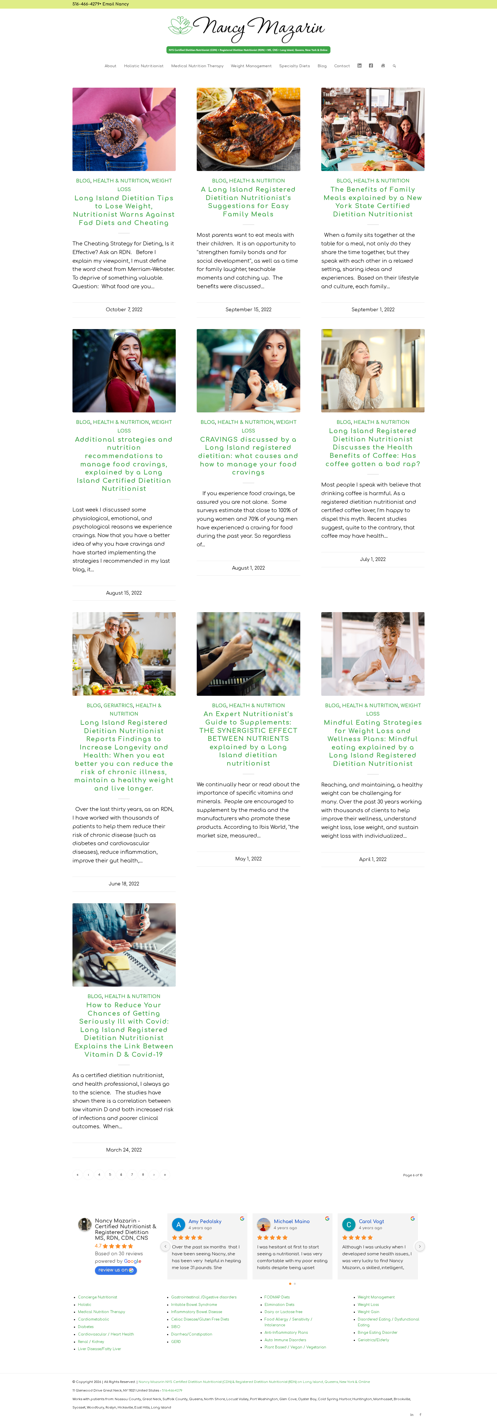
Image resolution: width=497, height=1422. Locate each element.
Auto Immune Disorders (285, 1340)
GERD (176, 1342)
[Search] (392, 66)
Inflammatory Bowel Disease (196, 1312)
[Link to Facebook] (420, 1415)
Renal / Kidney (91, 1342)
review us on (113, 1270)
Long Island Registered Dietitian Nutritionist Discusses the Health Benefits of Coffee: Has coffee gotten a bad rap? (373, 447)
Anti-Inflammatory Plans (286, 1333)
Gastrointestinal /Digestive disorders (203, 1297)
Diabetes (85, 1327)
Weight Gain (368, 1312)
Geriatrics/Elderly (373, 1340)
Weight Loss (368, 1305)
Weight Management (376, 1297)
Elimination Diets (279, 1305)
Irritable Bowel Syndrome (194, 1305)
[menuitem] (110, 66)
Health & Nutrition (121, 181)
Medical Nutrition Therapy (101, 1312)
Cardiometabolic (93, 1319)
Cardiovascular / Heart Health (106, 1334)
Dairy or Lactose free (283, 1312)
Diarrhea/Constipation (191, 1334)
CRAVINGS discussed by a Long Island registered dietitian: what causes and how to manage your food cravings (248, 456)
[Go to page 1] (295, 1284)
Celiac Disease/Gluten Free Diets (200, 1319)
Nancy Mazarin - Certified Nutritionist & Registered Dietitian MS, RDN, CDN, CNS (125, 1229)
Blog (83, 181)
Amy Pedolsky (205, 1221)
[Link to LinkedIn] (412, 1415)
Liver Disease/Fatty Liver (99, 1349)
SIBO (175, 1327)
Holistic (84, 1305)
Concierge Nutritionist (97, 1297)
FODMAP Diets (277, 1297)
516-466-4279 (86, 4)
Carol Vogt (371, 1221)
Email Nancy (115, 4)
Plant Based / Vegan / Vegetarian (295, 1347)
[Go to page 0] (290, 1284)
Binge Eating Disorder (377, 1333)
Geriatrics (118, 705)
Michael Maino (292, 1221)
